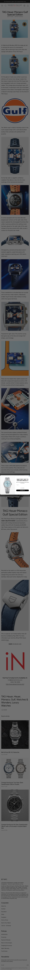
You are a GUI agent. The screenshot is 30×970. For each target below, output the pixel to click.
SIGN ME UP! (22, 490)
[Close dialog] (29, 476)
